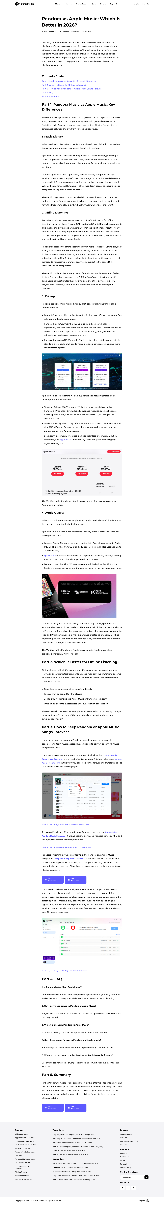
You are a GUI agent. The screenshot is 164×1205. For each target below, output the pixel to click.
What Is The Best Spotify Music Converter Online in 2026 (75, 1164)
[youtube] (133, 1188)
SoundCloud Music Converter (22, 1167)
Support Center (126, 1134)
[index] (24, 4)
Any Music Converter (23, 1179)
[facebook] (128, 1188)
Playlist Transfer (21, 1172)
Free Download (52, 880)
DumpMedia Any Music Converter (69, 859)
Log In (136, 4)
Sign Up (145, 4)
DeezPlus (19, 1156)
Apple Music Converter (24, 1138)
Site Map (123, 1145)
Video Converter (21, 1134)
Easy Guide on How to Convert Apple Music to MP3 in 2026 (76, 1176)
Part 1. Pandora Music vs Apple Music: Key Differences (69, 81)
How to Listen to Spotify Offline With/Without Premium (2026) (78, 1147)
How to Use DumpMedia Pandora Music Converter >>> (66, 847)
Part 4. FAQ (47, 92)
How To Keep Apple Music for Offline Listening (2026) (74, 1180)
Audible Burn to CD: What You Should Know (70, 1168)
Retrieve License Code (129, 1141)
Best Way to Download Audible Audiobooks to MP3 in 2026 (76, 1139)
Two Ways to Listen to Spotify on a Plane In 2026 (72, 1172)
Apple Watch (66, 440)
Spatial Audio (50, 556)
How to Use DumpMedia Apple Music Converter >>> (65, 825)
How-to (103, 4)
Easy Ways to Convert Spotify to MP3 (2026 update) (73, 1135)
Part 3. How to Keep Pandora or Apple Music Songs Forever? (72, 89)
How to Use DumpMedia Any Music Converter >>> (64, 971)
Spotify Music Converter (24, 1141)
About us (123, 1153)
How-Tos (123, 1138)
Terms (122, 1160)
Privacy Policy (125, 1164)
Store (94, 4)
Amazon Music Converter (25, 1152)
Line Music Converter (23, 1163)
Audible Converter (22, 1148)
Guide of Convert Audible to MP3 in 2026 (69, 1151)
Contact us (124, 1157)
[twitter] (122, 1188)
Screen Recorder (22, 1176)
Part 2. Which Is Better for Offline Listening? (64, 85)
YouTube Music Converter (25, 1145)
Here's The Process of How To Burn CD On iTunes (72, 1143)
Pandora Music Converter (25, 1159)
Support (113, 4)
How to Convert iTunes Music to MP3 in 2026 (70, 1155)
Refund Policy (125, 1168)
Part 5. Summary (50, 96)
